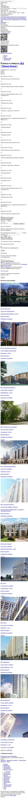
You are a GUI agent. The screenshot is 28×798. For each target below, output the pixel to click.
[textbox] (7, 1)
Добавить (16, 223)
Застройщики (7, 768)
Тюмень (25, 19)
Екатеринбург (11, 16)
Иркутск (17, 16)
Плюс (3, 220)
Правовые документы (12, 760)
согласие (8, 263)
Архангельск (4, 16)
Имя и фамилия (5, 232)
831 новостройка (5, 7)
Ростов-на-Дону (8, 19)
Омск (2, 19)
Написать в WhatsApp (6, 53)
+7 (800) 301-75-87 (5, 33)
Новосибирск (22, 18)
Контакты (3, 760)
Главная (6, 764)
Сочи (21, 19)
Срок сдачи (3, 12)
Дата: (2, 236)
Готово (2, 250)
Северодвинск (15, 19)
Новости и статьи (8, 769)
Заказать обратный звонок (7, 261)
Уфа (2, 21)
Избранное (3, 22)
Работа (8, 761)
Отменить (22, 223)
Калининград (22, 16)
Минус (9, 220)
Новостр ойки (7, 766)
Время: (2, 237)
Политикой (13, 795)
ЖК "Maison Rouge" (12, 64)
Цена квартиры (4, 10)
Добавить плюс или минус (7, 217)
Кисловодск (4, 18)
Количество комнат (5, 8)
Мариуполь (16, 18)
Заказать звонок (5, 42)
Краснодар (9, 18)
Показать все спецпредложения (9, 756)
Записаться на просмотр (6, 238)
